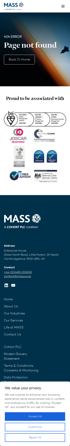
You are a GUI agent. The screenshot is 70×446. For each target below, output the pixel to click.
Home (8, 299)
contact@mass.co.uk (17, 276)
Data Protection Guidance (16, 380)
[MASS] (22, 221)
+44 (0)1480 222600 (18, 272)
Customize (35, 427)
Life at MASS (14, 327)
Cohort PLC (12, 347)
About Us (11, 306)
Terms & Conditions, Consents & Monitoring (21, 368)
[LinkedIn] (6, 285)
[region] (35, 414)
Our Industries (14, 313)
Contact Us (12, 334)
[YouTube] (13, 285)
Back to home (19, 59)
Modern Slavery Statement (15, 356)
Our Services (13, 320)
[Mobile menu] (63, 6)
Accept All (35, 416)
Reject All (35, 437)
